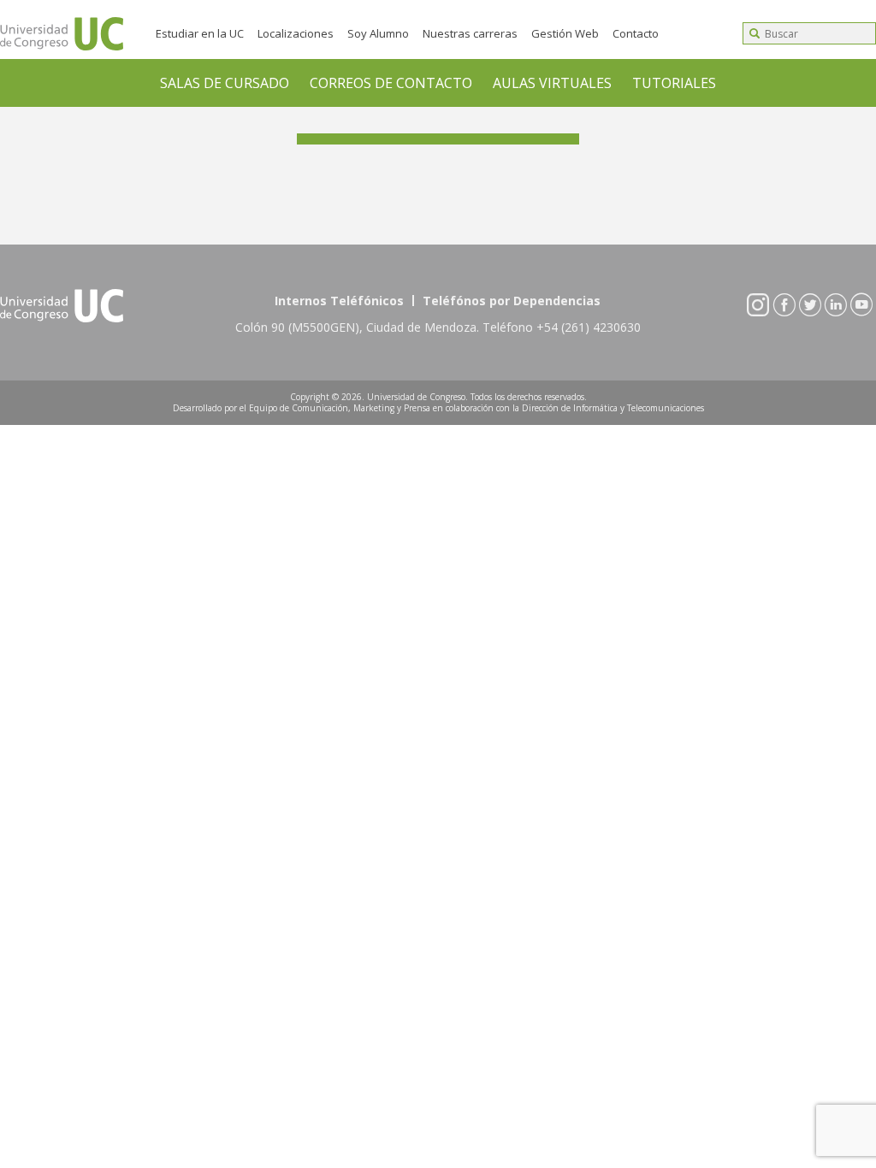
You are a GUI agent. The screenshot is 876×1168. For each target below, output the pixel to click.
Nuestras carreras (470, 33)
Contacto (636, 33)
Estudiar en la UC (200, 33)
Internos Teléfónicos (339, 300)
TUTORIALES (674, 83)
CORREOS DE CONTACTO (391, 83)
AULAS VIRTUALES (552, 83)
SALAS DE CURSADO (224, 83)
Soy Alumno (378, 33)
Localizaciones (295, 33)
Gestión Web (565, 33)
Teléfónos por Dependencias (512, 300)
